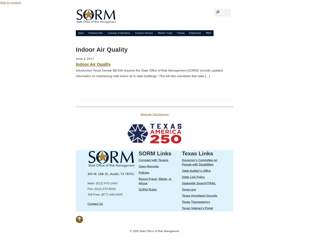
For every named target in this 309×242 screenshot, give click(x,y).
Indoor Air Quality (93, 64)
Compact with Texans (153, 160)
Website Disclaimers (154, 114)
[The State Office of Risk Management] (96, 21)
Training (180, 33)
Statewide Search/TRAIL (199, 183)
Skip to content (10, 2)
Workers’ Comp (165, 33)
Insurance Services (144, 33)
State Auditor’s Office (196, 170)
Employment (195, 33)
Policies (144, 172)
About (81, 33)
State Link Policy (193, 177)
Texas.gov (189, 189)
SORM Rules (148, 189)
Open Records (149, 166)
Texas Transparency (196, 202)
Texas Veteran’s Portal (197, 208)
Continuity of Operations (119, 33)
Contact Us (95, 204)
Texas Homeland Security (199, 195)
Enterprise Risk (96, 33)
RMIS (208, 33)
